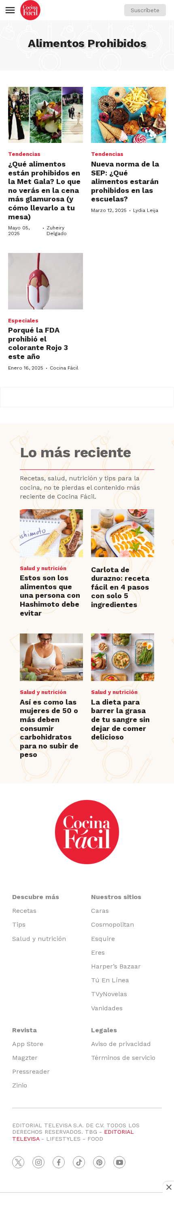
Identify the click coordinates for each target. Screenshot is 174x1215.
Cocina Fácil (64, 368)
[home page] (30, 10)
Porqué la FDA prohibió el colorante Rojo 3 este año (38, 343)
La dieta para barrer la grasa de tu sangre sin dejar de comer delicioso (120, 719)
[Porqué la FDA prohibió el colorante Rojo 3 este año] (45, 281)
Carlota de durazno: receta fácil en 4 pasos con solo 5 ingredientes (120, 587)
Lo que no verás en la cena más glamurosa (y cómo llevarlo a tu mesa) (44, 190)
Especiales (23, 321)
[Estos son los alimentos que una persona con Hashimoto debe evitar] (51, 533)
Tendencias (24, 154)
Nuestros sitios (116, 897)
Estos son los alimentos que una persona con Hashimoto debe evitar (50, 595)
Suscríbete (145, 10)
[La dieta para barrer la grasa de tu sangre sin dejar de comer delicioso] (122, 657)
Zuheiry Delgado (57, 230)
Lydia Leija (145, 210)
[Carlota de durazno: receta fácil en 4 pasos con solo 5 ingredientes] (122, 533)
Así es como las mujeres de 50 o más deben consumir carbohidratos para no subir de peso (49, 728)
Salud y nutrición (43, 568)
